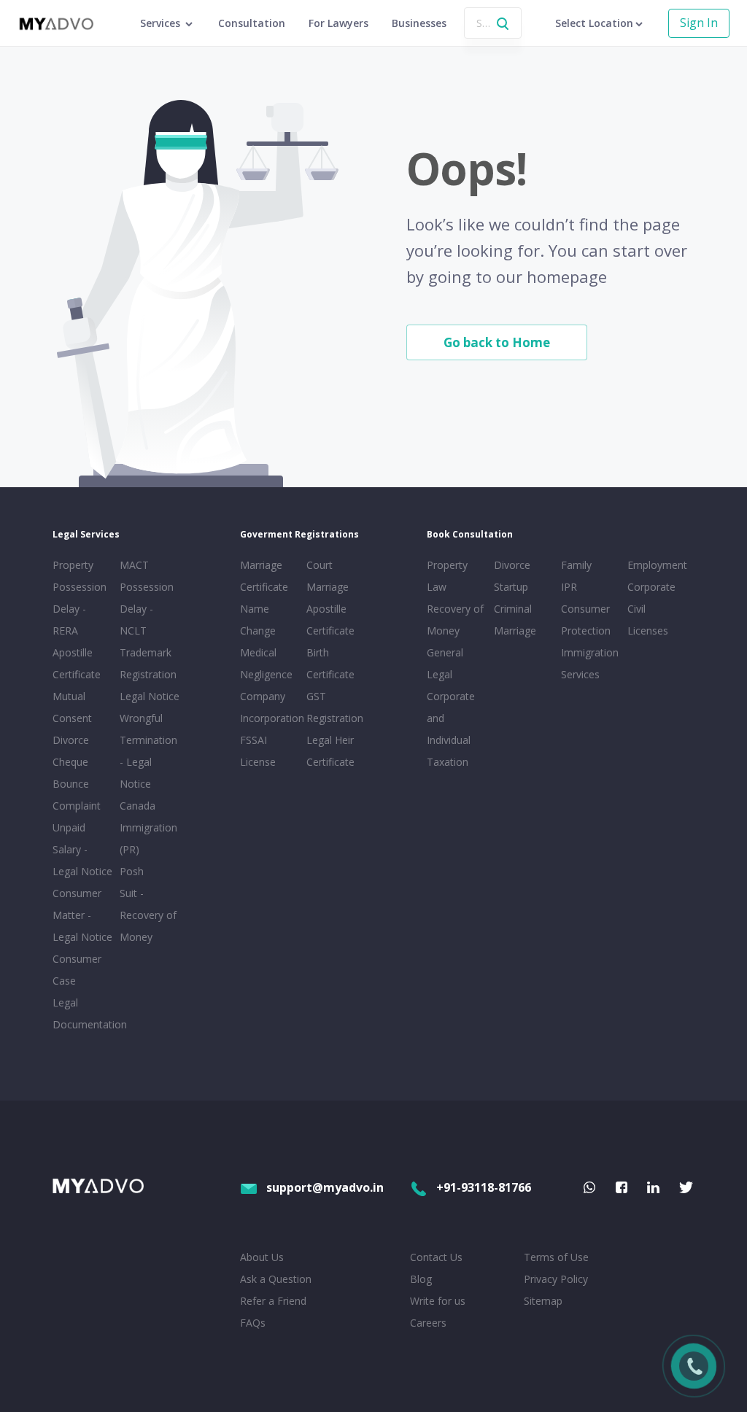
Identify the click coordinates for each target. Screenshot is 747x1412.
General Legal (445, 663)
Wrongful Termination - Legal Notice (148, 751)
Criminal (513, 609)
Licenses (647, 630)
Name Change (258, 619)
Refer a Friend (273, 1301)
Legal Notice (149, 696)
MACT (134, 565)
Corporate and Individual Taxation (451, 729)
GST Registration (334, 707)
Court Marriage (327, 576)
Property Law (447, 576)
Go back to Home (497, 342)
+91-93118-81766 (483, 1187)
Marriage (515, 630)
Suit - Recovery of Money (148, 915)
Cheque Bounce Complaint (77, 783)
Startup (511, 587)
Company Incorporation (270, 707)
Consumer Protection (586, 619)
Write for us (437, 1301)
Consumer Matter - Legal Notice (82, 915)
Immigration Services (590, 663)
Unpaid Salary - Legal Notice (82, 849)
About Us (262, 1257)
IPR (569, 587)
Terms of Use (556, 1257)
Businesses (419, 23)
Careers (428, 1323)
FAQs (253, 1323)
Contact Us (436, 1257)
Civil (636, 609)
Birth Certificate (330, 663)
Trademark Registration (148, 663)
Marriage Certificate (264, 576)
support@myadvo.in (325, 1187)
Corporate (651, 587)
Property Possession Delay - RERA (80, 597)
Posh (132, 871)
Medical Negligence (266, 663)
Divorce (512, 565)
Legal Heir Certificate (330, 751)
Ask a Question (275, 1279)
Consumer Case (77, 970)
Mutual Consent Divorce (72, 718)
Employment (657, 565)
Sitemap (543, 1301)
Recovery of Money (455, 619)
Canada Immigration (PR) (148, 827)
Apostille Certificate (77, 663)
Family (576, 565)
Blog (421, 1279)
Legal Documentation (83, 1013)
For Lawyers (338, 23)
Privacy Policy (556, 1279)
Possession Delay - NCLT (147, 608)
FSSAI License (258, 751)
